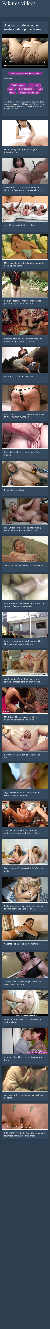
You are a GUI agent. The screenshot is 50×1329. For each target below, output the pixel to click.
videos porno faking (29, 93)
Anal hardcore (18, 85)
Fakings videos (19, 3)
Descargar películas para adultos (25, 73)
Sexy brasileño (25, 89)
